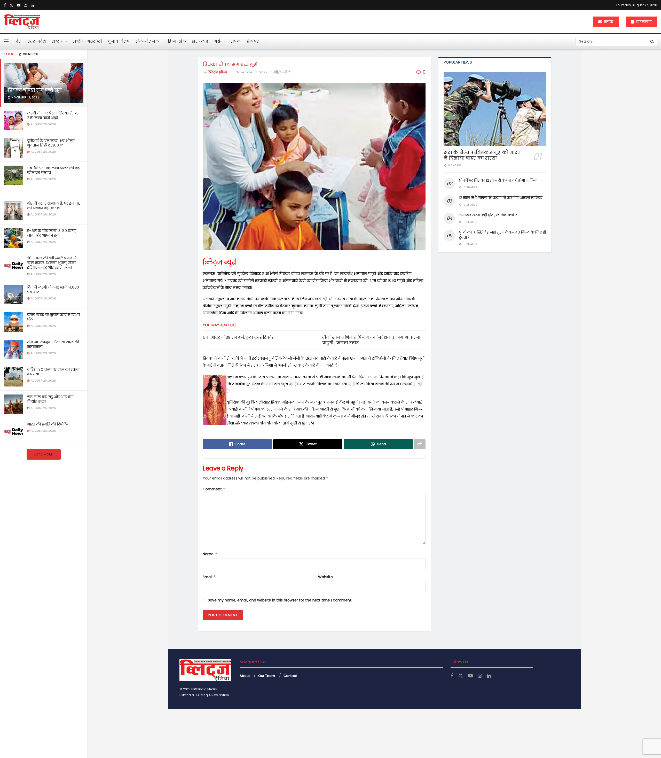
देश (19, 41)
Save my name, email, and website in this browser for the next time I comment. (280, 600)
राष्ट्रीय (58, 41)
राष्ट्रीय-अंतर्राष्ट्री (87, 41)
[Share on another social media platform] (420, 444)
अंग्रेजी (219, 41)
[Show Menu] (6, 41)
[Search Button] (652, 41)
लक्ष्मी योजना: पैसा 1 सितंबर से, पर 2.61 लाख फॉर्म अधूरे (52, 115)
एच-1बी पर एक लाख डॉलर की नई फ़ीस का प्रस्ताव (53, 170)
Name (210, 553)
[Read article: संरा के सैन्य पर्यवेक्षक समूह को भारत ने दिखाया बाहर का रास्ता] (495, 109)
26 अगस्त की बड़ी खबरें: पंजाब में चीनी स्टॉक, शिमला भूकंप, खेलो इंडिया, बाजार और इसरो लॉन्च (51, 263)
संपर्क (608, 21)
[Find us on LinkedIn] (32, 5)
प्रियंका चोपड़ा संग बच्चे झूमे (35, 90)
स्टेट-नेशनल (147, 41)
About (245, 675)
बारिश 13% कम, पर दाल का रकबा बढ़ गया (53, 372)
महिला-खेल (175, 41)
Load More (43, 454)
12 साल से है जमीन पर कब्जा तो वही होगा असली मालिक (500, 197)
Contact (290, 675)
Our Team (266, 675)
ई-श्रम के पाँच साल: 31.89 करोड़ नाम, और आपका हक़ (51, 233)
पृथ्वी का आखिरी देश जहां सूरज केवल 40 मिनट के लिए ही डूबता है (502, 235)
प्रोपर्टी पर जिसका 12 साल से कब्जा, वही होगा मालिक (498, 180)
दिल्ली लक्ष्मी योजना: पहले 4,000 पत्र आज (53, 290)
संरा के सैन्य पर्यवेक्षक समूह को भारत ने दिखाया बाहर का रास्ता (482, 155)
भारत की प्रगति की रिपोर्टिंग (48, 424)
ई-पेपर (253, 41)
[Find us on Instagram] (25, 5)
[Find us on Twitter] (11, 5)
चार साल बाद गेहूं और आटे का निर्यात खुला (50, 399)
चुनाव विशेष (119, 41)
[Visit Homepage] (22, 21)
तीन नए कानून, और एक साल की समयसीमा (53, 344)
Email (209, 576)
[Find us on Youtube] (18, 5)
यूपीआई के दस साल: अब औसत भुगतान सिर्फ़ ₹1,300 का (51, 143)
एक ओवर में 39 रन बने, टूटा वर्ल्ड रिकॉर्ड (238, 337)
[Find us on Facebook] (5, 5)
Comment (214, 489)
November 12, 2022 (251, 72)
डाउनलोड (643, 21)
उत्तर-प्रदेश (36, 41)
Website (325, 576)
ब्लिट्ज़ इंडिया (217, 72)
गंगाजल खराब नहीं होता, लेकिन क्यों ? (488, 215)
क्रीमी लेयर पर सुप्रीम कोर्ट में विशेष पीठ (53, 317)
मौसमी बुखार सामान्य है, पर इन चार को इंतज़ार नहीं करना (54, 206)
